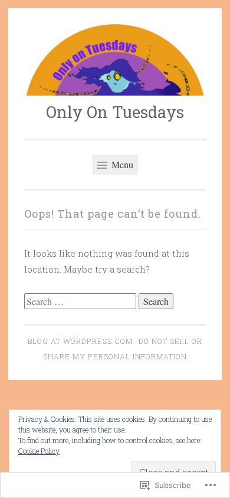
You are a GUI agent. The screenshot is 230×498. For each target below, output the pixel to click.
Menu (121, 164)
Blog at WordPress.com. (81, 341)
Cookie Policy (39, 451)
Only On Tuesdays (115, 111)
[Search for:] (81, 301)
